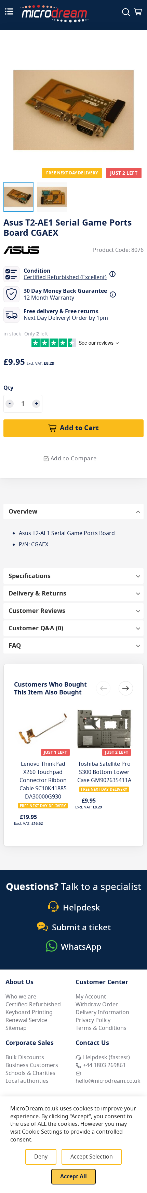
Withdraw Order (97, 1005)
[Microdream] (54, 13)
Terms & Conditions (101, 1028)
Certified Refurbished (33, 1005)
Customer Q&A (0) (36, 628)
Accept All (73, 1177)
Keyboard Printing (29, 1012)
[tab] (73, 511)
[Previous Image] (10, 96)
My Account (91, 997)
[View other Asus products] (23, 250)
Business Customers (31, 1065)
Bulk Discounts (24, 1057)
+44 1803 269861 (104, 1065)
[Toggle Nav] (9, 11)
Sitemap (16, 1028)
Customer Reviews (37, 610)
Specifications (30, 576)
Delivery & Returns (37, 593)
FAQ (15, 645)
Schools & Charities (30, 1073)
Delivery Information (102, 1012)
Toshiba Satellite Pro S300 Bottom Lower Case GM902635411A (104, 772)
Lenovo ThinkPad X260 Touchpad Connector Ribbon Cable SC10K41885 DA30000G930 (43, 780)
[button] (18, 197)
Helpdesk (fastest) (106, 1057)
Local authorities (27, 1081)
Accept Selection (91, 1157)
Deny (41, 1157)
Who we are (20, 997)
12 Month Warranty (49, 298)
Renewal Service (26, 1020)
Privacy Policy (93, 1020)
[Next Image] (137, 96)
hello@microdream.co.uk (108, 1081)
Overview (23, 511)
